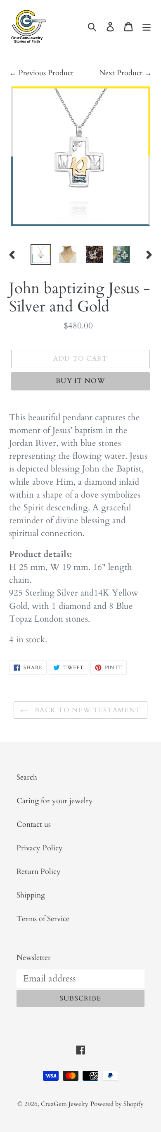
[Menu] (146, 26)
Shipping (31, 895)
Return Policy (39, 871)
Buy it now (80, 380)
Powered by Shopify (117, 1104)
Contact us (34, 824)
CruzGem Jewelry (64, 1104)
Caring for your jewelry (55, 801)
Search (27, 777)
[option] (41, 254)
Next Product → (125, 73)
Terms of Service (43, 919)
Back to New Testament (87, 710)
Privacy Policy (40, 848)
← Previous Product (41, 73)
